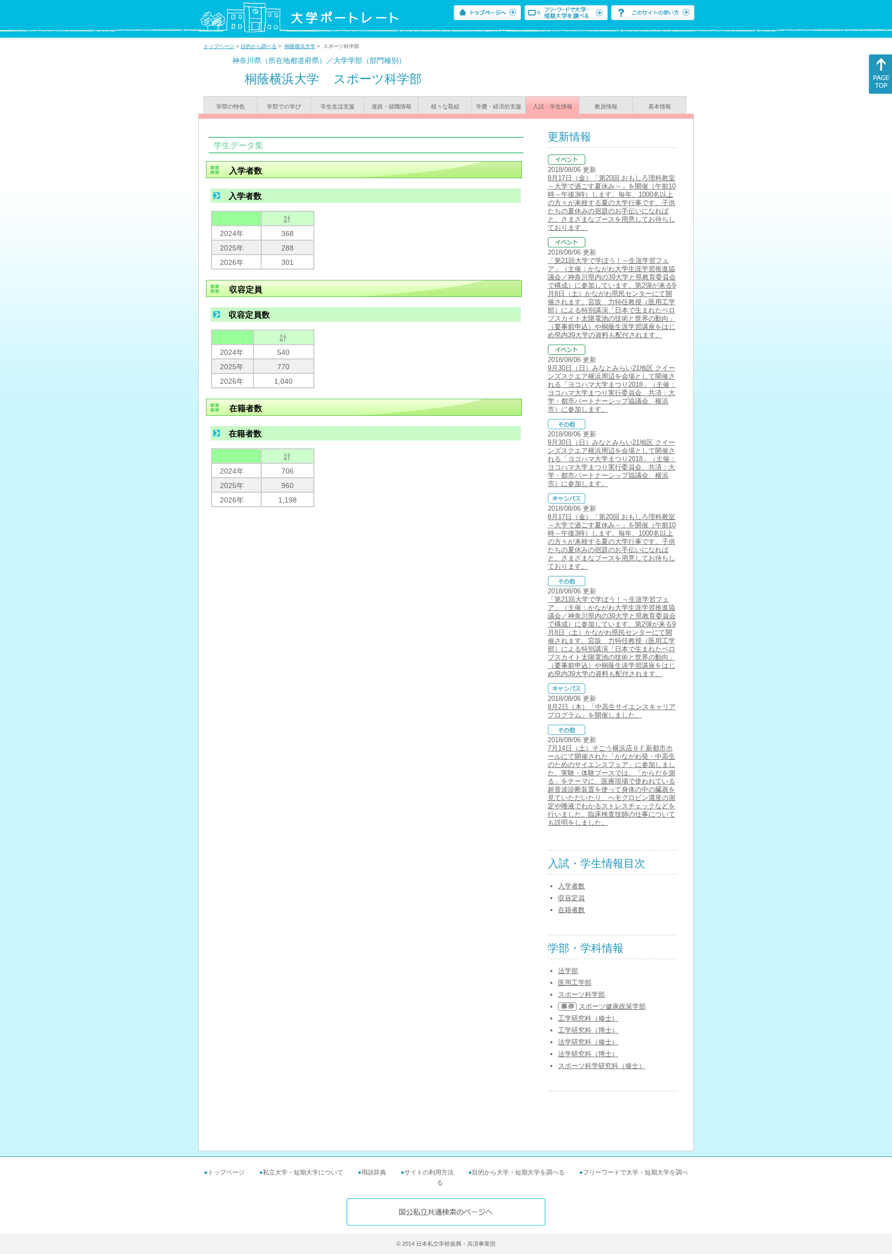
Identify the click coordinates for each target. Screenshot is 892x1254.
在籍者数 (571, 910)
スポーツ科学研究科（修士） (601, 1066)
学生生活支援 (338, 106)
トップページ (218, 46)
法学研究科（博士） (588, 1054)
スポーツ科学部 (581, 994)
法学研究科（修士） (588, 1042)
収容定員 (571, 898)
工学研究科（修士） (588, 1018)
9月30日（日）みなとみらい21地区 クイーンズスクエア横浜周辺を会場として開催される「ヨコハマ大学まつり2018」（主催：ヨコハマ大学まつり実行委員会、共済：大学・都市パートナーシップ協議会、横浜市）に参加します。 (612, 388)
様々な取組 (445, 106)
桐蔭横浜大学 (299, 46)
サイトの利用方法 (429, 1172)
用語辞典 (373, 1172)
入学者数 (571, 886)
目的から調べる (259, 46)
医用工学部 (575, 982)
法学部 (568, 971)
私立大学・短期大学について (303, 1172)
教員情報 (606, 106)
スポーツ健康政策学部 (612, 1006)
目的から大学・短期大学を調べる (518, 1172)
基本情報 (659, 106)
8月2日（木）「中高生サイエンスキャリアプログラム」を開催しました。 (612, 711)
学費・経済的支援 (498, 106)
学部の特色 (230, 106)
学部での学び (284, 106)
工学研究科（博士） (588, 1030)
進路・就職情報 (391, 106)
